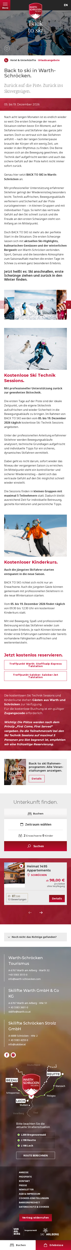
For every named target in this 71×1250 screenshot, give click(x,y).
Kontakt (24, 1181)
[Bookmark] (21, 866)
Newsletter (26, 1189)
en (66, 5)
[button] (35, 305)
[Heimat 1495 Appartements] (14, 875)
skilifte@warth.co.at (19, 1011)
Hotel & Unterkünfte (23, 60)
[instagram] (13, 1055)
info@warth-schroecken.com (24, 979)
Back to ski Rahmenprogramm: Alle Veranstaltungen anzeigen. (46, 767)
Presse (23, 1185)
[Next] (41, 912)
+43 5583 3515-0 (17, 974)
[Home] (6, 60)
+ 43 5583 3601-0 (18, 1007)
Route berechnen (35, 1155)
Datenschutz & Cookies (34, 1206)
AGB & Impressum (29, 1193)
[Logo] (35, 11)
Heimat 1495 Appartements (39, 868)
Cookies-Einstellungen (34, 1198)
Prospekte (25, 1176)
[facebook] (6, 1055)
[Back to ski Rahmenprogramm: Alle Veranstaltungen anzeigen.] (15, 772)
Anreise (23, 1172)
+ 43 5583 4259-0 (18, 1040)
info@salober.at (17, 1044)
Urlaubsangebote (49, 60)
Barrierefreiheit (29, 1202)
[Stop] (7, 48)
